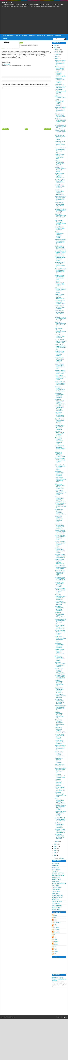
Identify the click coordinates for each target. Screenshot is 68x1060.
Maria (55, 920)
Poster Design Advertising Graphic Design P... (60, 505)
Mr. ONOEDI (57, 922)
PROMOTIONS (32, 35)
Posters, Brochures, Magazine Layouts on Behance (59, 782)
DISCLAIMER (50, 35)
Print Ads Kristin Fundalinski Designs (60, 603)
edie (55, 937)
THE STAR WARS (57, 905)
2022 (55, 45)
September (58, 52)
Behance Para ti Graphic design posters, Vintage (60, 169)
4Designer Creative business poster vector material (60, 567)
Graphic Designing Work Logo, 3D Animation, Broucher (59, 353)
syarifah (56, 951)
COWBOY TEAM (56, 879)
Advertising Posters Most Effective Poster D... (60, 486)
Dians (55, 915)
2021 (55, 47)
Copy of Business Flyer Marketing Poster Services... (59, 421)
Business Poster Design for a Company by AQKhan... (60, 573)
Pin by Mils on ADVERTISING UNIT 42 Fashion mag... (60, 121)
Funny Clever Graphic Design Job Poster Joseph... (60, 813)
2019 (55, 846)
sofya (55, 949)
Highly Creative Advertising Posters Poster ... (59, 690)
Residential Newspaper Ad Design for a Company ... (60, 597)
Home (4, 35)
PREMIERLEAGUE (57, 901)
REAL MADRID (56, 903)
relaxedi (56, 944)
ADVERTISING (7, 2)
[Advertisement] (34, 20)
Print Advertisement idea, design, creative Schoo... (60, 68)
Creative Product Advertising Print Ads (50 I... (60, 366)
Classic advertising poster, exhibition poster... (59, 102)
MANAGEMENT (10, 35)
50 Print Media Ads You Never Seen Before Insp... (60, 639)
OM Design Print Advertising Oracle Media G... (60, 414)
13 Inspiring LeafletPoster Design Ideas (60, 776)
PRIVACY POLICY (41, 35)
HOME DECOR (56, 889)
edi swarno (56, 927)
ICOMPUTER (55, 893)
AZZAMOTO (55, 867)
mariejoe (56, 941)
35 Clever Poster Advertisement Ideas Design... (60, 383)
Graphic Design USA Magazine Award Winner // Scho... (60, 156)
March (57, 841)
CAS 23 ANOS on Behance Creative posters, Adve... (60, 137)
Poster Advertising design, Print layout (59, 163)
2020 (55, 844)
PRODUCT (24, 35)
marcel (55, 939)
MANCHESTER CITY (57, 897)
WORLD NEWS (56, 909)
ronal (55, 946)
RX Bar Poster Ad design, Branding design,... (60, 736)
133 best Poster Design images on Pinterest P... (60, 132)
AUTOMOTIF (55, 865)
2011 (55, 853)
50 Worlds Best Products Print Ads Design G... (60, 347)
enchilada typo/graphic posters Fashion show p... (59, 683)
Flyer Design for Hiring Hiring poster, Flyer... (60, 181)
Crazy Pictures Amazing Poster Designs (59, 760)
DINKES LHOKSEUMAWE (59, 883)
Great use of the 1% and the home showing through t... (60, 143)
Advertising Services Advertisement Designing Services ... (59, 979)
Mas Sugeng (63, 1017)
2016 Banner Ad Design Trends (60, 765)
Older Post (47, 128)
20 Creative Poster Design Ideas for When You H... (60, 389)
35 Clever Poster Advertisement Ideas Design (60, 556)
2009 (55, 855)
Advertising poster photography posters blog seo (59, 722)
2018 (55, 848)
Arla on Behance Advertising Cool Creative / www (59, 205)
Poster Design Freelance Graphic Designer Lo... (60, 127)
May (56, 56)
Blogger (62, 858)
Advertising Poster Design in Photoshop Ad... (59, 440)
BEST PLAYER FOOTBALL (56, 870)
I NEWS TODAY (56, 891)
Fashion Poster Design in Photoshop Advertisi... (59, 427)
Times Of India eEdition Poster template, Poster (60, 92)
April (56, 58)
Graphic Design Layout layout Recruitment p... (60, 175)
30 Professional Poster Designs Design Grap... (60, 512)
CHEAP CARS (56, 877)
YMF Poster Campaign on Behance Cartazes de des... (60, 222)
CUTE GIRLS (55, 881)
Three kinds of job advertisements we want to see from (60, 86)
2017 (55, 850)
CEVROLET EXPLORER (58, 875)
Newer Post (5, 128)
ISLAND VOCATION (57, 895)
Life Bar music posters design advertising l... (60, 74)
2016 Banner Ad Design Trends (60, 96)
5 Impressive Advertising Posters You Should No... (59, 526)
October (57, 49)
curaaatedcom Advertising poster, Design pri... (59, 192)
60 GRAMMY (55, 863)
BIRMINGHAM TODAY (58, 873)
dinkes (55, 924)
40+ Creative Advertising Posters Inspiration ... (59, 395)
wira (55, 953)
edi (54, 934)
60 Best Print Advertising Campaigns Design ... (59, 360)
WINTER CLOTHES (57, 907)
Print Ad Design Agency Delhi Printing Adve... (60, 377)
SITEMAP (5, 38)
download (7, 64)
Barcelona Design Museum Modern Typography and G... (60, 62)
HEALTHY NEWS (56, 887)
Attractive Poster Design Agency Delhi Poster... (60, 372)
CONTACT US (58, 35)
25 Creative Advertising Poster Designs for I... (60, 402)
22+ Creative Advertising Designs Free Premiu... (60, 550)
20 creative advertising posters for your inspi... (60, 794)
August (57, 54)
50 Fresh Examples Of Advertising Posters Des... (60, 460)
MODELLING (55, 899)
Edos (55, 917)
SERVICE (18, 35)
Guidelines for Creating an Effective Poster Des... (60, 454)
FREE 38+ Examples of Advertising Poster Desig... (60, 807)
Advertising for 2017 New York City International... (60, 115)
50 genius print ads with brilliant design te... (60, 448)
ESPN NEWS (55, 885)
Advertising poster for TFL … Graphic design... (60, 80)
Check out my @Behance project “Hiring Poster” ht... (60, 216)
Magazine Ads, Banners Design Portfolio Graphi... (60, 341)
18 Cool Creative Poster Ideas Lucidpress (60, 186)
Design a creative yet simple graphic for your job (60, 210)
